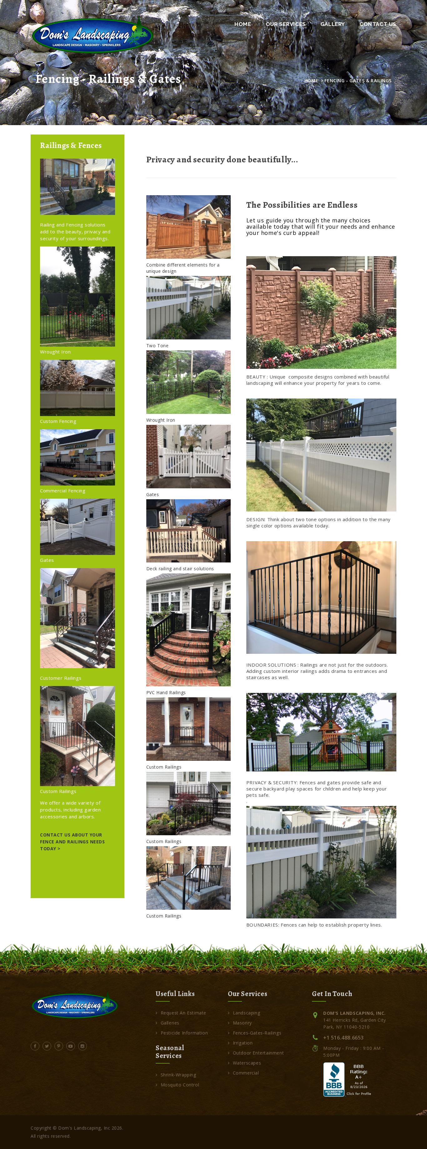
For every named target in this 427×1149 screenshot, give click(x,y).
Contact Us (377, 24)
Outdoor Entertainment (258, 1053)
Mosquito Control (180, 1085)
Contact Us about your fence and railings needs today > (72, 842)
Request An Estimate (183, 1013)
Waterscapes (247, 1063)
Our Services (286, 24)
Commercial (246, 1073)
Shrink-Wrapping (178, 1075)
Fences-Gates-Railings (257, 1033)
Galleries (170, 1023)
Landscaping (246, 1013)
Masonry (242, 1023)
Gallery (332, 24)
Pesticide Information (184, 1033)
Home (242, 24)
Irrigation (243, 1043)
